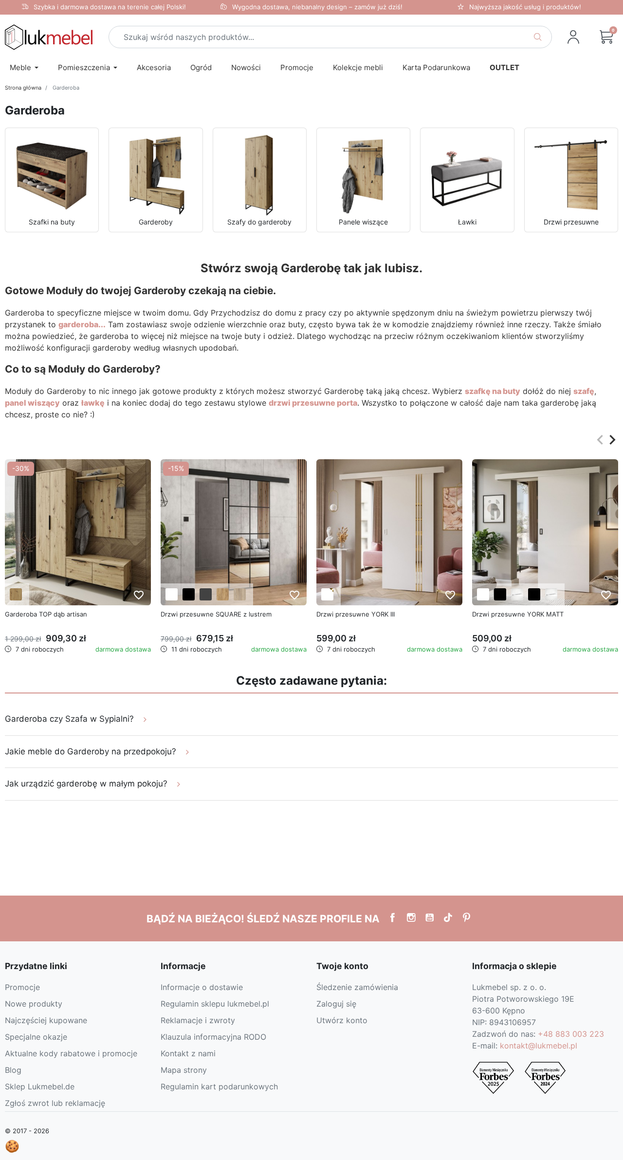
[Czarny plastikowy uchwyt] (500, 594)
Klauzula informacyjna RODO (213, 1037)
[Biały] (171, 594)
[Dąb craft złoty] (223, 594)
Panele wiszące (363, 222)
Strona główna (23, 87)
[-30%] (78, 532)
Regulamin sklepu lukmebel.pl (215, 1004)
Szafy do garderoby (259, 222)
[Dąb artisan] (16, 594)
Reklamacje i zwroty (198, 1020)
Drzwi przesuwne (571, 222)
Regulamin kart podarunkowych (219, 1086)
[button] (606, 37)
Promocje (22, 987)
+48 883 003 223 (571, 1034)
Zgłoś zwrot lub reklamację (55, 1103)
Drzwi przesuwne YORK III (355, 614)
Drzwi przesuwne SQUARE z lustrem (216, 614)
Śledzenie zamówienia (357, 987)
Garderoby (156, 222)
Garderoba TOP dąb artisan (46, 614)
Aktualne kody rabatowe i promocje (71, 1053)
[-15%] (234, 532)
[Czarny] (189, 594)
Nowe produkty (33, 1004)
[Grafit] (206, 594)
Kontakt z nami (188, 1053)
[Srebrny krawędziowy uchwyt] (551, 594)
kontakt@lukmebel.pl (538, 1045)
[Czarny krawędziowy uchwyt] (534, 594)
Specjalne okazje (36, 1037)
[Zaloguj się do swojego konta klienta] (573, 37)
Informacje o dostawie (202, 987)
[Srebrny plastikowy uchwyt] (517, 594)
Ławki (467, 222)
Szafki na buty (52, 222)
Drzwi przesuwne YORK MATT (518, 614)
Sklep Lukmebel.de (39, 1086)
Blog (13, 1070)
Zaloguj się (336, 1004)
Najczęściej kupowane (46, 1020)
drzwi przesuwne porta (313, 403)
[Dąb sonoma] (240, 594)
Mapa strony (184, 1070)
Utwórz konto (341, 1020)
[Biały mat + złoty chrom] (327, 594)
